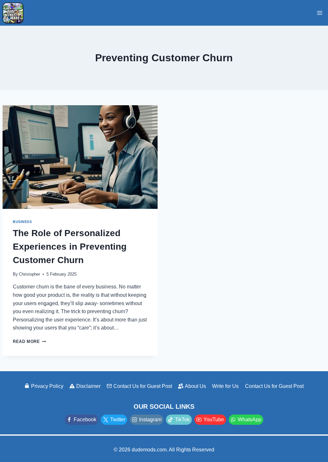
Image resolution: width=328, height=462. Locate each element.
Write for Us (225, 386)
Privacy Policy (47, 386)
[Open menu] (319, 13)
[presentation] (80, 157)
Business (22, 222)
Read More (29, 341)
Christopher (29, 274)
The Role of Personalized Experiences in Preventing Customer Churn (70, 246)
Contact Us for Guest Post (142, 386)
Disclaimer (88, 386)
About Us (195, 386)
